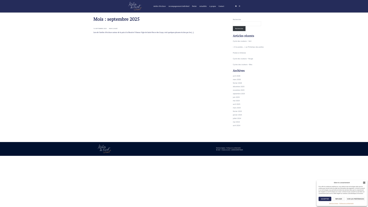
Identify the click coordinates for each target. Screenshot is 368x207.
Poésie (194, 6)
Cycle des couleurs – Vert (242, 41)
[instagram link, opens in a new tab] (239, 6)
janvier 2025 (237, 115)
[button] (364, 183)
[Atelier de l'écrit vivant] (135, 6)
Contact (221, 6)
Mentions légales (333, 203)
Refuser (338, 199)
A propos (212, 6)
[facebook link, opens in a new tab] (236, 6)
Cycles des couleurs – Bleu (242, 64)
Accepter (325, 199)
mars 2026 (237, 79)
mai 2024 (236, 122)
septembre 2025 (239, 94)
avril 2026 (236, 76)
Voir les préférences (355, 199)
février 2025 (237, 111)
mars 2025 (237, 108)
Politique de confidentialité (346, 203)
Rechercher (237, 19)
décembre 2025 (238, 86)
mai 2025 (236, 101)
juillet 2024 (237, 118)
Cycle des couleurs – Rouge (243, 59)
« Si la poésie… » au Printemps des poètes (248, 47)
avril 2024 (236, 125)
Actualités (203, 6)
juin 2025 (236, 97)
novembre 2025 (238, 90)
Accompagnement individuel (178, 6)
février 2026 (237, 83)
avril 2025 (236, 104)
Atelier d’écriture (159, 6)
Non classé (113, 28)
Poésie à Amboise (239, 53)
